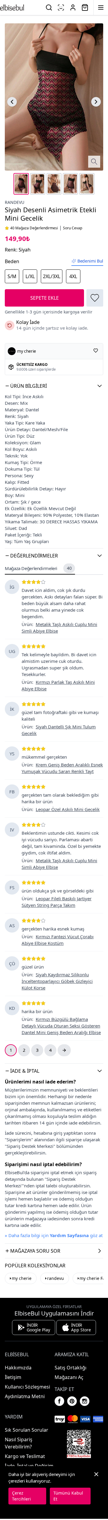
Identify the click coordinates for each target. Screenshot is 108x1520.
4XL (73, 276)
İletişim (13, 1377)
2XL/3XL (51, 276)
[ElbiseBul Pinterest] (72, 1401)
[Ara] (49, 7)
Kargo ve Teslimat (25, 1456)
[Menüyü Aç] (101, 7)
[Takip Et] (95, 350)
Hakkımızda (18, 1367)
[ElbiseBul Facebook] (59, 1401)
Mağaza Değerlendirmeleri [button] (38, 568)
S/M (12, 276)
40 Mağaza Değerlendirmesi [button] (34, 228)
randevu (14, 202)
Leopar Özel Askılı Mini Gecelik (68, 809)
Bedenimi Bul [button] (90, 261)
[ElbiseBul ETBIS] (79, 1444)
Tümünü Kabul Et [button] (68, 1496)
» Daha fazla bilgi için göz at (54, 1235)
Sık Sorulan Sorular (26, 1430)
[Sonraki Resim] (96, 102)
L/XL (30, 276)
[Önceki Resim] (12, 102)
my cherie (22, 1278)
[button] (54, 386)
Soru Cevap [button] (72, 228)
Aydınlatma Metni (25, 1396)
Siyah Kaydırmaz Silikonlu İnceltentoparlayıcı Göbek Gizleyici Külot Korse (57, 981)
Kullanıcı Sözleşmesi (27, 1386)
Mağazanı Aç (69, 1377)
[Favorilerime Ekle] (94, 298)
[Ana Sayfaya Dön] (12, 7)
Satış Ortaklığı (70, 1367)
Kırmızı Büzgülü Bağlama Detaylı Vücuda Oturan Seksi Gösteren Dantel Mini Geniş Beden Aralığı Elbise (61, 1025)
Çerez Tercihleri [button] (21, 1496)
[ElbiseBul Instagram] (84, 1401)
